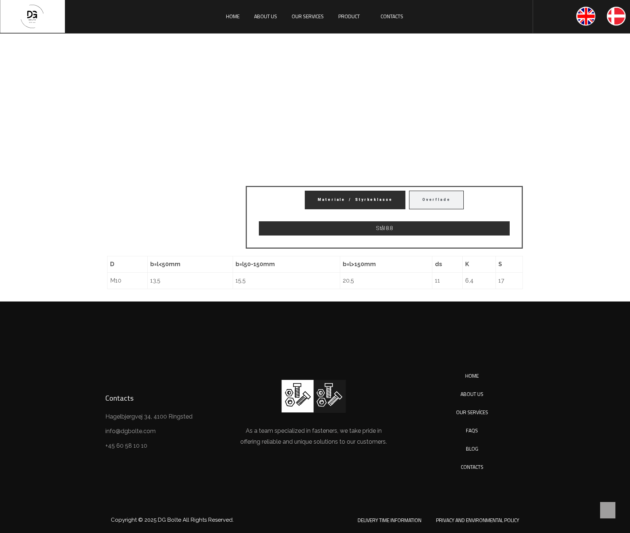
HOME (233, 16)
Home (250, 137)
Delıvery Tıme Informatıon (389, 520)
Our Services (472, 412)
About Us (471, 394)
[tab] (355, 200)
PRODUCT (349, 16)
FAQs (472, 430)
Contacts (472, 467)
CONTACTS (392, 16)
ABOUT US (265, 16)
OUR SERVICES (308, 16)
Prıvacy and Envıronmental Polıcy (477, 520)
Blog (472, 448)
